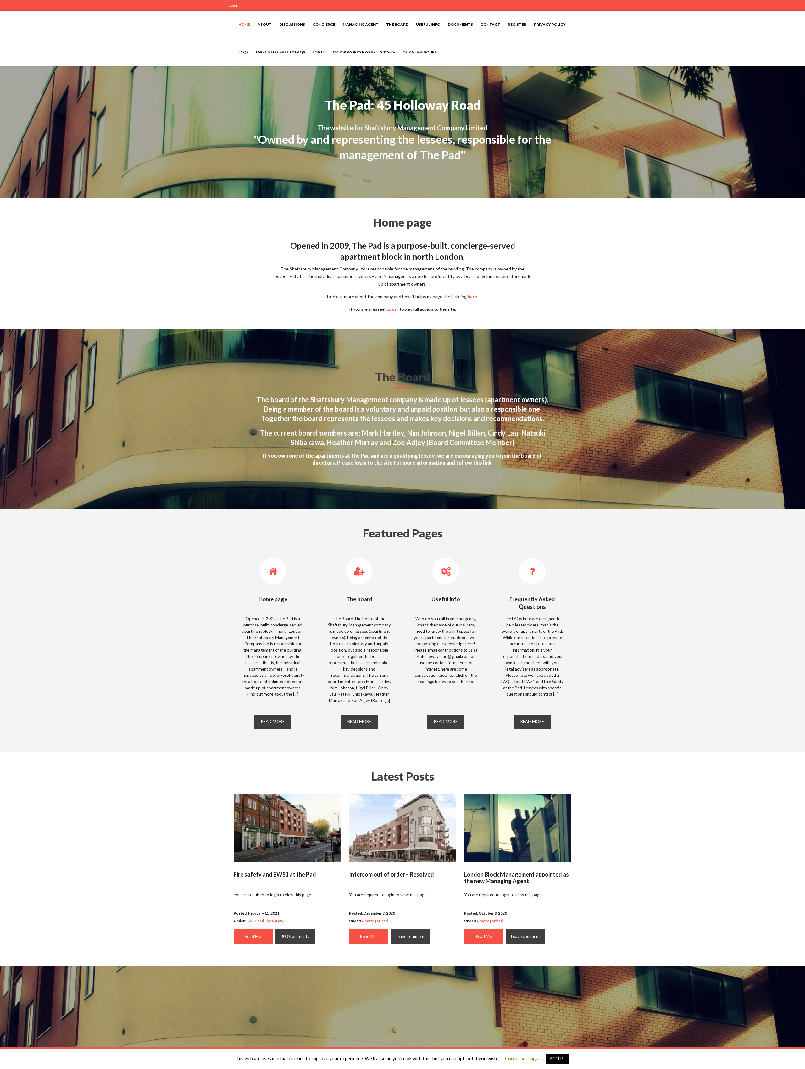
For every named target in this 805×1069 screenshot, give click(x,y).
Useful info (428, 24)
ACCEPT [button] (558, 1058)
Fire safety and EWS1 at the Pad (275, 874)
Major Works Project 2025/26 (364, 52)
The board (359, 599)
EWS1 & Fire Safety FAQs (280, 52)
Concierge (324, 24)
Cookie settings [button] (521, 1058)
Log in (392, 309)
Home (244, 24)
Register (517, 24)
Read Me (253, 936)
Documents (460, 24)
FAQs (243, 52)
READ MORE (273, 721)
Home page (272, 599)
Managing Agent (361, 24)
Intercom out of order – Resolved (391, 874)
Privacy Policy (550, 24)
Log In (233, 5)
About (265, 24)
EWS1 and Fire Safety (264, 920)
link (487, 462)
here (472, 296)
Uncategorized (375, 920)
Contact (490, 24)
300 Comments (294, 936)
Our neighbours (419, 52)
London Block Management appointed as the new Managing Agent (516, 878)
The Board (397, 24)
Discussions (292, 24)
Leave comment (410, 936)
